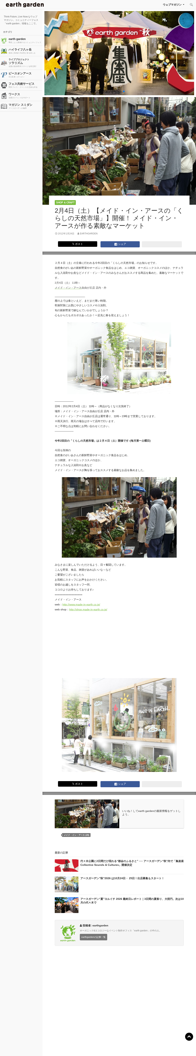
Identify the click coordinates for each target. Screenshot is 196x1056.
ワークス (19, 96)
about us (38, 1048)
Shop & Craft (65, 202)
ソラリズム (22, 62)
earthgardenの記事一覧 (93, 937)
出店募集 (99, 1048)
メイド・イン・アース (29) (76, 835)
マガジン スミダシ (20, 106)
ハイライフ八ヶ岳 (22, 51)
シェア (121, 243)
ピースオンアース (20, 75)
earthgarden (89, 233)
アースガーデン (25, 4)
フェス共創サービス (23, 85)
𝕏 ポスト (77, 243)
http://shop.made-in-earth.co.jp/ (88, 609)
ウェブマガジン (172, 4)
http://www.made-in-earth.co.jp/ (81, 604)
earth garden (25, 40)
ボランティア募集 (161, 1048)
